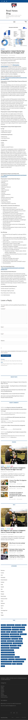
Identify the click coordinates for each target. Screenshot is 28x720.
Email (2, 333)
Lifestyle (19, 631)
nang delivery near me (6, 638)
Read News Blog (12, 12)
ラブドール (3, 407)
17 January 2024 (12, 552)
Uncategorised (4, 610)
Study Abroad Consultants (18, 661)
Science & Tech (4, 598)
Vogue (2, 615)
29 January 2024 (12, 483)
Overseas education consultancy (8, 652)
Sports (2, 605)
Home (12, 717)
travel (3, 666)
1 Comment (19, 552)
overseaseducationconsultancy (7, 650)
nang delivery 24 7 (5, 636)
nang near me (14, 638)
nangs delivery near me (18, 643)
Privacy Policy (24, 717)
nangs (21, 638)
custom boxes (15, 629)
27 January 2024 (12, 499)
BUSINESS (18, 625)
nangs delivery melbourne (6, 643)
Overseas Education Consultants (8, 654)
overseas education (14, 647)
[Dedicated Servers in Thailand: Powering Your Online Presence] (4, 557)
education (22, 629)
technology (19, 663)
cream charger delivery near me (18, 627)
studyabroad (11, 659)
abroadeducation (10, 625)
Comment (3, 308)
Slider (12, 465)
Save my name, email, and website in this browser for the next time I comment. (14, 352)
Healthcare (14, 631)
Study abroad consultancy (6, 661)
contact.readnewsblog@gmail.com (9, 705)
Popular (8, 465)
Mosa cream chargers (14, 634)
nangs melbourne (5, 645)
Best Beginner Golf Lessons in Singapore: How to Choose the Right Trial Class (13, 468)
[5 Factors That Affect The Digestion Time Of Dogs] (4, 482)
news (19, 645)
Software (3, 603)
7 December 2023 (5, 55)
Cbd (2, 575)
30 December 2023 (13, 558)
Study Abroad (4, 659)
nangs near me (13, 645)
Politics (2, 591)
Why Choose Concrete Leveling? (17, 486)
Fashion (2, 582)
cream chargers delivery (6, 629)
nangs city (3, 641)
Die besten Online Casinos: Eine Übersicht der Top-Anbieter (17, 550)
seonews (17, 656)
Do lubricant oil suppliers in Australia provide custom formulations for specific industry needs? (17, 495)
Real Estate (3, 596)
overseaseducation (5, 647)
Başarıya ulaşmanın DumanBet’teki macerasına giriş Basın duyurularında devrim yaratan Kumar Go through (14, 409)
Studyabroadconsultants (6, 663)
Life (5, 465)
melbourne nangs (5, 634)
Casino (2, 572)
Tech (2, 608)
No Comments (12, 55)
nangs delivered (11, 641)
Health (2, 586)
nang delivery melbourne (15, 636)
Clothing (24, 625)
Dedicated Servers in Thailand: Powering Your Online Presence (17, 556)
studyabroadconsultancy (20, 659)
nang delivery (23, 634)
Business (3, 48)
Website (2, 340)
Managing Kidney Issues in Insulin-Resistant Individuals (13, 393)
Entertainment (4, 579)
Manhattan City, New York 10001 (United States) (11, 703)
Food (2, 584)
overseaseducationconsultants (7, 656)
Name (2, 327)
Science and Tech (4, 697)
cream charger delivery (6, 627)
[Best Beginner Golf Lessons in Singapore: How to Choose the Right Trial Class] (14, 454)
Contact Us (17, 717)
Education (3, 577)
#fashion (3, 625)
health (8, 631)
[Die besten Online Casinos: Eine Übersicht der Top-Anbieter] (4, 551)
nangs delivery (18, 641)
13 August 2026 (4, 471)
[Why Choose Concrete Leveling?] (4, 488)
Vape (2, 612)
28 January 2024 (12, 488)
